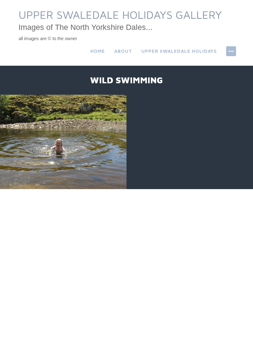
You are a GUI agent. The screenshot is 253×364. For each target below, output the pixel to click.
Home (97, 51)
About (123, 51)
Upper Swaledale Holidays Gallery (120, 14)
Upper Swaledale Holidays (179, 51)
